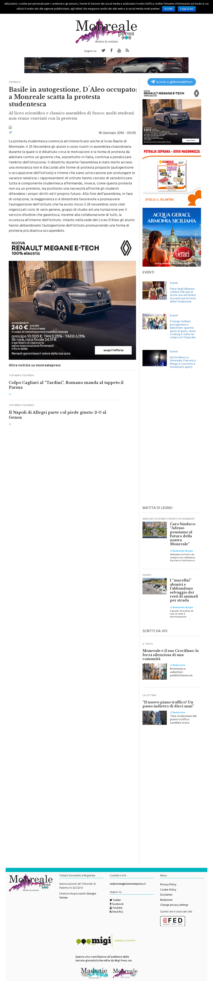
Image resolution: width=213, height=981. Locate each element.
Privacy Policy (168, 884)
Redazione (166, 900)
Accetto (168, 9)
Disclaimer (166, 895)
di (10, 132)
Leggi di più (186, 9)
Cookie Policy (168, 890)
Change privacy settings (174, 905)
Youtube (117, 908)
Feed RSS (117, 912)
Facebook (117, 904)
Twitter (116, 900)
